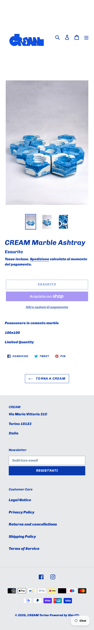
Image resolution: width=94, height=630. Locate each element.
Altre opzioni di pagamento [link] (47, 307)
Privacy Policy (21, 512)
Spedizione (39, 259)
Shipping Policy (22, 536)
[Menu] (86, 37)
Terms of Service (24, 548)
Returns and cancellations (33, 524)
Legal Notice (20, 500)
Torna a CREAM (50, 378)
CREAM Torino (38, 615)
